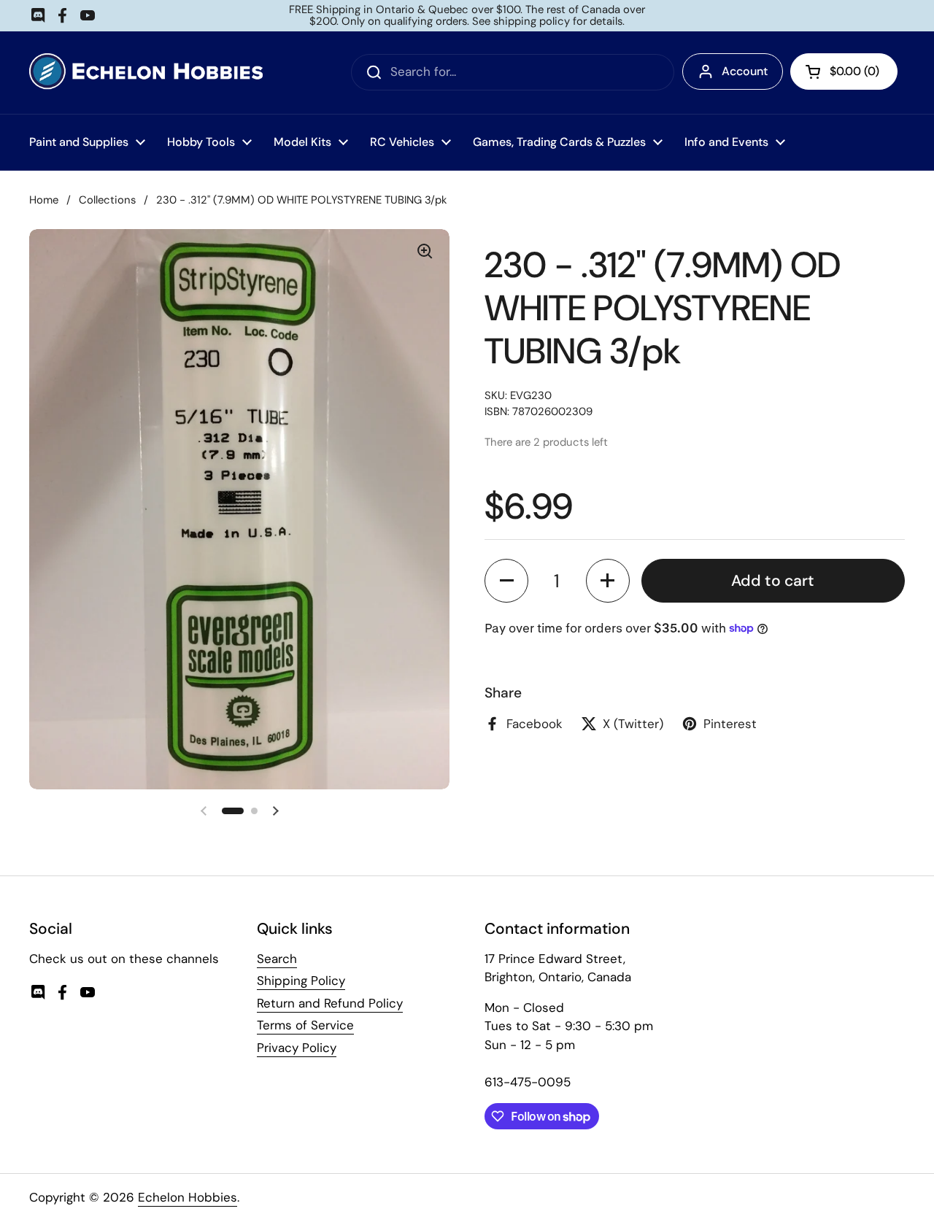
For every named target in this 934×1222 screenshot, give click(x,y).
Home (43, 200)
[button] (506, 581)
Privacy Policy (296, 1048)
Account (745, 71)
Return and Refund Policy (330, 1003)
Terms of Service (305, 1025)
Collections (107, 200)
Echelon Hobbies (187, 1197)
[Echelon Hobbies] (146, 72)
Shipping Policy (301, 980)
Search (277, 959)
